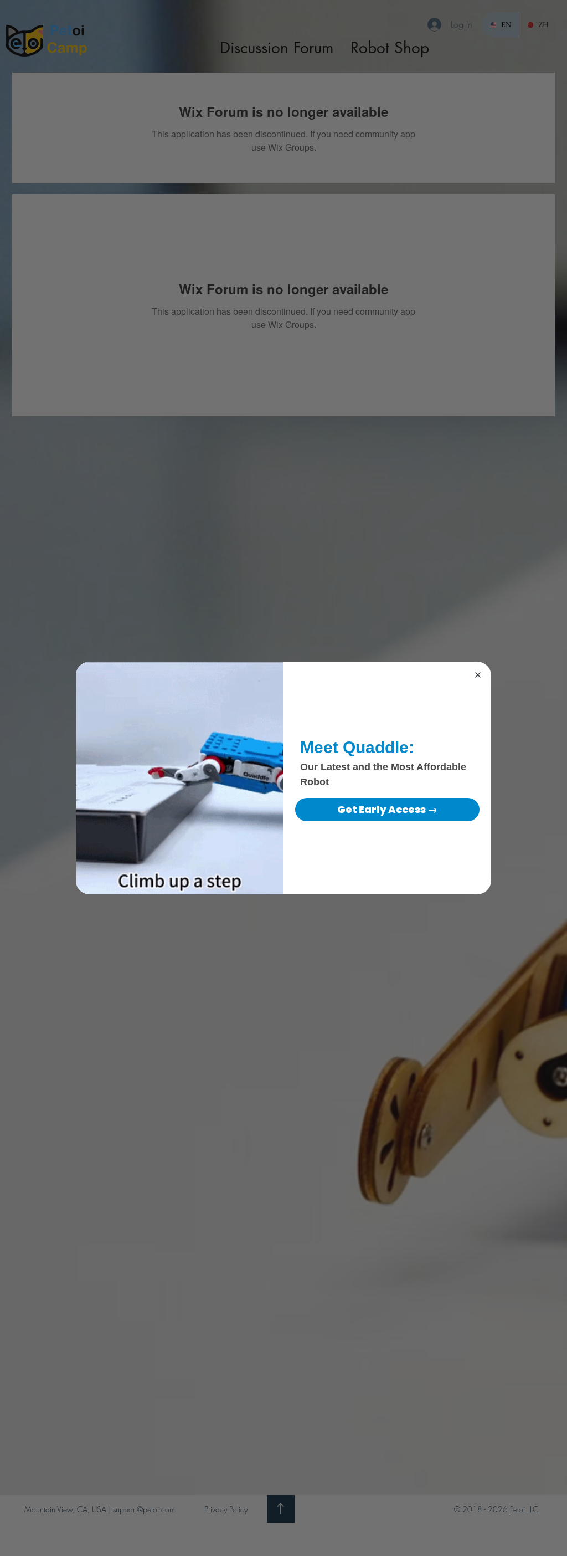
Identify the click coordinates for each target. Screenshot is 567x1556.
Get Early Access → (387, 809)
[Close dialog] (477, 674)
